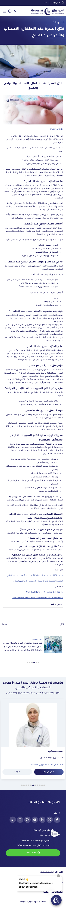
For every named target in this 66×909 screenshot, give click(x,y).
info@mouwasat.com (26, 845)
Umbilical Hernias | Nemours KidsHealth (44, 592)
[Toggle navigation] (5, 11)
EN (46, 3)
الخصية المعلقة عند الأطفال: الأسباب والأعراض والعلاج (38, 581)
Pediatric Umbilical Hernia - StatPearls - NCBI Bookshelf (37, 598)
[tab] (38, 662)
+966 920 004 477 (30, 841)
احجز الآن (50, 772)
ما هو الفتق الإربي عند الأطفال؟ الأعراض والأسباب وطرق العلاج (34, 575)
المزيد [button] (18, 772)
